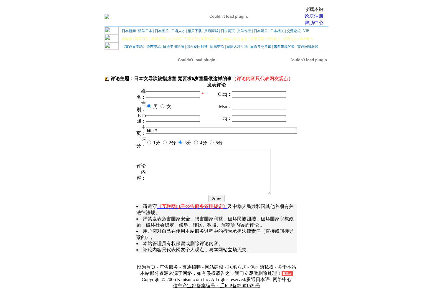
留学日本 (145, 31)
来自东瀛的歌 (284, 46)
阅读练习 (208, 39)
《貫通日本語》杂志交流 (141, 46)
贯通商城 (211, 31)
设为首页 (146, 267)
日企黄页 (228, 31)
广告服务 (168, 267)
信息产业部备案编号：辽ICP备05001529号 (216, 285)
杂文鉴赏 (241, 39)
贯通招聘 (191, 267)
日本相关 (277, 31)
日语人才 (178, 31)
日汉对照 (191, 39)
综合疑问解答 (197, 46)
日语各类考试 (260, 46)
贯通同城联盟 (307, 46)
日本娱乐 (261, 31)
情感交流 (217, 46)
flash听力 (306, 39)
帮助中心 (314, 22)
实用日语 (257, 39)
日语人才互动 (237, 46)
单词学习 (158, 39)
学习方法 (290, 39)
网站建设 (214, 267)
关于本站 (286, 267)
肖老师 (127, 39)
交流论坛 (294, 31)
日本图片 (162, 31)
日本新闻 (129, 31)
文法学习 (175, 39)
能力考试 (224, 39)
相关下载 (195, 31)
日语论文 (274, 39)
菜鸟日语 (142, 39)
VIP (306, 31)
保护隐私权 (262, 267)
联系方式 (236, 267)
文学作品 (244, 31)
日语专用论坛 (173, 46)
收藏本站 (314, 9)
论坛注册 (314, 16)
